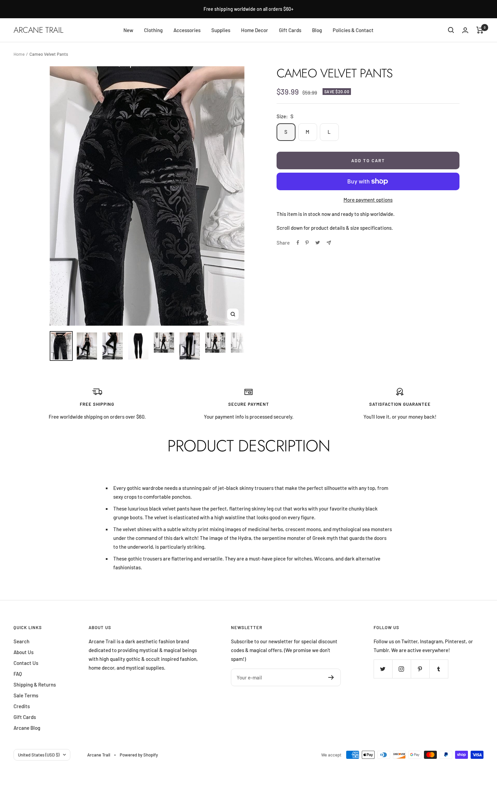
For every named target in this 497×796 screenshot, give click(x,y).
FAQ (18, 674)
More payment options (368, 200)
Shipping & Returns (35, 684)
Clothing (153, 30)
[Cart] (479, 30)
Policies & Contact (353, 30)
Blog (317, 30)
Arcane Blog (27, 728)
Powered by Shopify (139, 754)
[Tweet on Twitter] (318, 242)
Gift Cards (290, 30)
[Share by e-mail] (329, 243)
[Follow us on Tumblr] (438, 669)
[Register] (331, 677)
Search (21, 641)
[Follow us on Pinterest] (420, 669)
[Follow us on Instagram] (401, 669)
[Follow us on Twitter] (383, 669)
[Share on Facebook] (298, 242)
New (128, 30)
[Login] (465, 30)
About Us (23, 652)
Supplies (220, 30)
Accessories (186, 30)
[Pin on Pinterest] (307, 242)
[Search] (451, 30)
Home (19, 54)
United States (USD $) (39, 754)
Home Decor (254, 30)
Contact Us (26, 663)
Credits (22, 706)
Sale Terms (26, 695)
